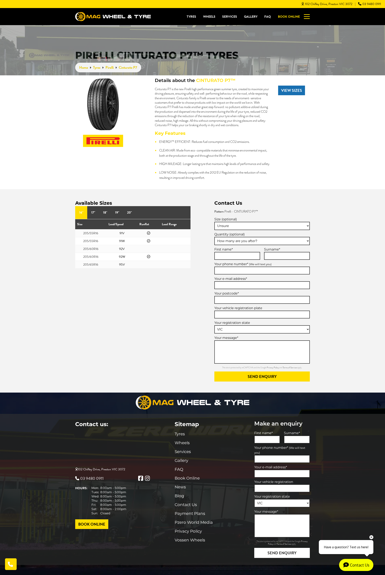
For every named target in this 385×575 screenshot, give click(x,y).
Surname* (272, 249)
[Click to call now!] (11, 564)
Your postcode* (226, 293)
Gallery (250, 16)
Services (229, 16)
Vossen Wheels (190, 540)
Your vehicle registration (273, 482)
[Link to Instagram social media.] (147, 478)
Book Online (289, 16)
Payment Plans (190, 513)
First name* (223, 249)
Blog (179, 495)
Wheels (209, 16)
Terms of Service (290, 367)
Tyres (191, 16)
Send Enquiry (262, 376)
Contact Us (186, 504)
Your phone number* (243, 264)
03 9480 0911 (371, 4)
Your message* (226, 338)
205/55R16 (90, 233)
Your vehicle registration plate (238, 308)
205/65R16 (90, 264)
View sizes (291, 90)
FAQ (267, 16)
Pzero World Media (194, 522)
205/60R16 (90, 249)
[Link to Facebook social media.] (141, 478)
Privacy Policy (273, 367)
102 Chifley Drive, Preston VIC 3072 (328, 4)
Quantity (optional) (229, 234)
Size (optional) (225, 219)
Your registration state (232, 323)
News (180, 487)
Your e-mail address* (230, 279)
